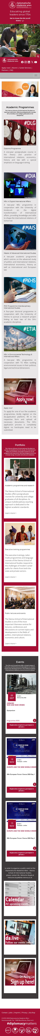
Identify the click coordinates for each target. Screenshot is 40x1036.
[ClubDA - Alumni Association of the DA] (15, 1030)
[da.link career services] (22, 1030)
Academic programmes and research (19, 486)
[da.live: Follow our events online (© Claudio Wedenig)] (20, 932)
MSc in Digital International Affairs (17, 201)
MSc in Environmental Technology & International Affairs (18, 355)
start (14, 95)
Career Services (25, 68)
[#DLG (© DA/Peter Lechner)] (20, 132)
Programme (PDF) (13, 721)
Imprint (17, 1012)
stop (25, 95)
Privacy (24, 1012)
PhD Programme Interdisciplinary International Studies (17, 307)
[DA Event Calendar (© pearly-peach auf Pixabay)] (20, 894)
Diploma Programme (12, 149)
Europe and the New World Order (21, 767)
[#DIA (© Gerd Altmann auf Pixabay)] (20, 185)
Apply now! (6, 68)
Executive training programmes (17, 549)
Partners (5, 70)
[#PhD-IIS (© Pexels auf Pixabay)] (20, 290)
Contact (4, 1012)
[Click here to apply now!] (20, 391)
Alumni (14, 68)
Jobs (10, 1012)
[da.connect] (35, 1030)
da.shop (32, 1012)
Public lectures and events (15, 613)
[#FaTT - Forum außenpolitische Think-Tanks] (8, 1030)
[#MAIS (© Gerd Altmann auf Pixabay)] (20, 237)
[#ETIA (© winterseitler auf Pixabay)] (20, 338)
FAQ (11, 70)
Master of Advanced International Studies (20, 253)
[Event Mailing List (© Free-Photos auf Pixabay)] (20, 972)
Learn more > (10, 513)
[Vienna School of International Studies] (10, 60)
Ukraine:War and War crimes (16, 704)
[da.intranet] (29, 1030)
